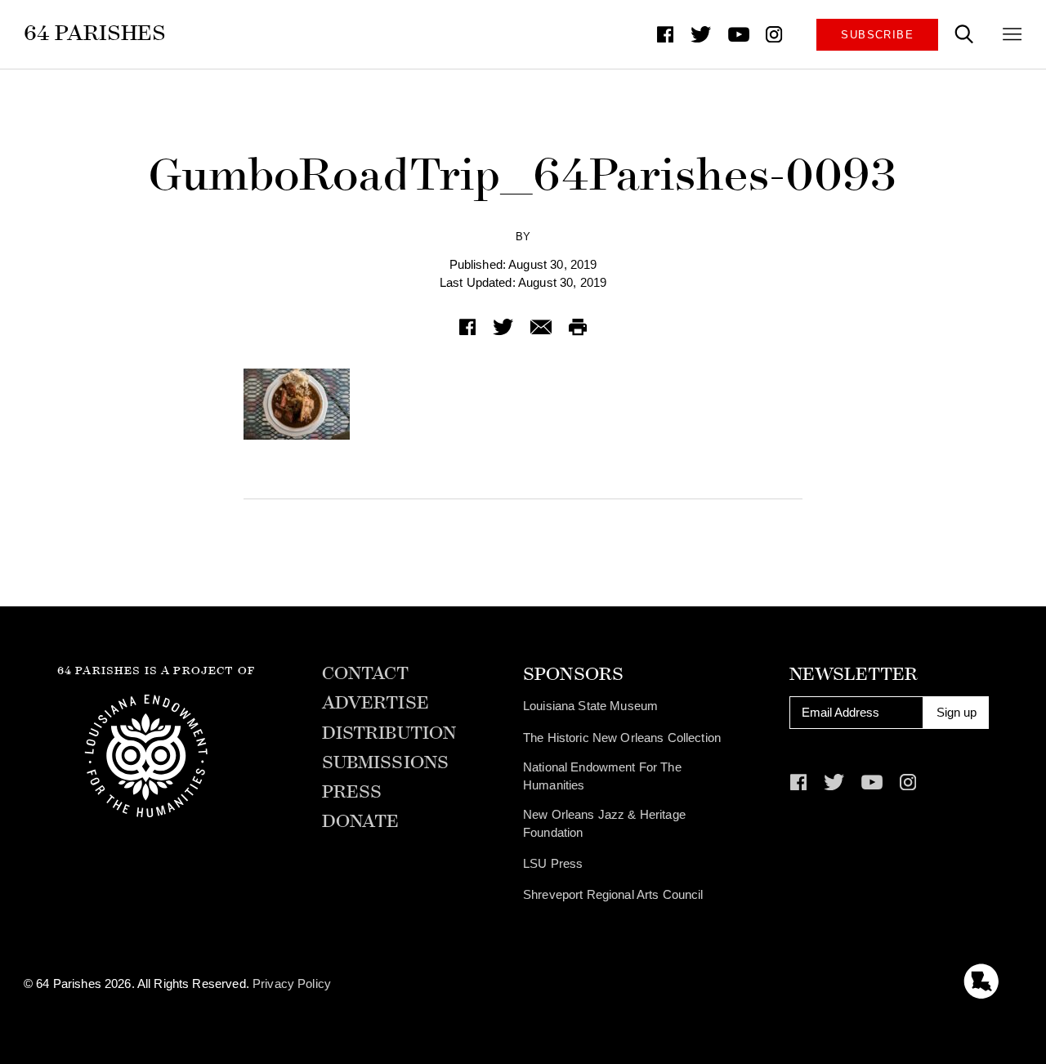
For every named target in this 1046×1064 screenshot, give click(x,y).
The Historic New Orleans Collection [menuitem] (622, 737)
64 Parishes (95, 33)
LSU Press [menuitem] (553, 863)
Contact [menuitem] (365, 674)
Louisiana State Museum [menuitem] (590, 706)
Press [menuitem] (352, 793)
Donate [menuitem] (361, 822)
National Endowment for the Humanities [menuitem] (602, 776)
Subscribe (877, 35)
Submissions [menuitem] (385, 763)
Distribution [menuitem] (389, 734)
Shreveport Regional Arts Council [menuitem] (613, 894)
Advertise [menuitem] (375, 704)
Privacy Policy (292, 983)
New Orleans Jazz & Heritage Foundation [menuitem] (604, 823)
